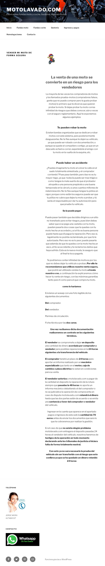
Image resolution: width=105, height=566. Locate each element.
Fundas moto (22, 27)
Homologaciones (14, 34)
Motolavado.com (34, 10)
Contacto (31, 34)
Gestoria (55, 27)
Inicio (9, 27)
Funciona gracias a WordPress (58, 559)
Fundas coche (39, 27)
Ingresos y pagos (71, 27)
